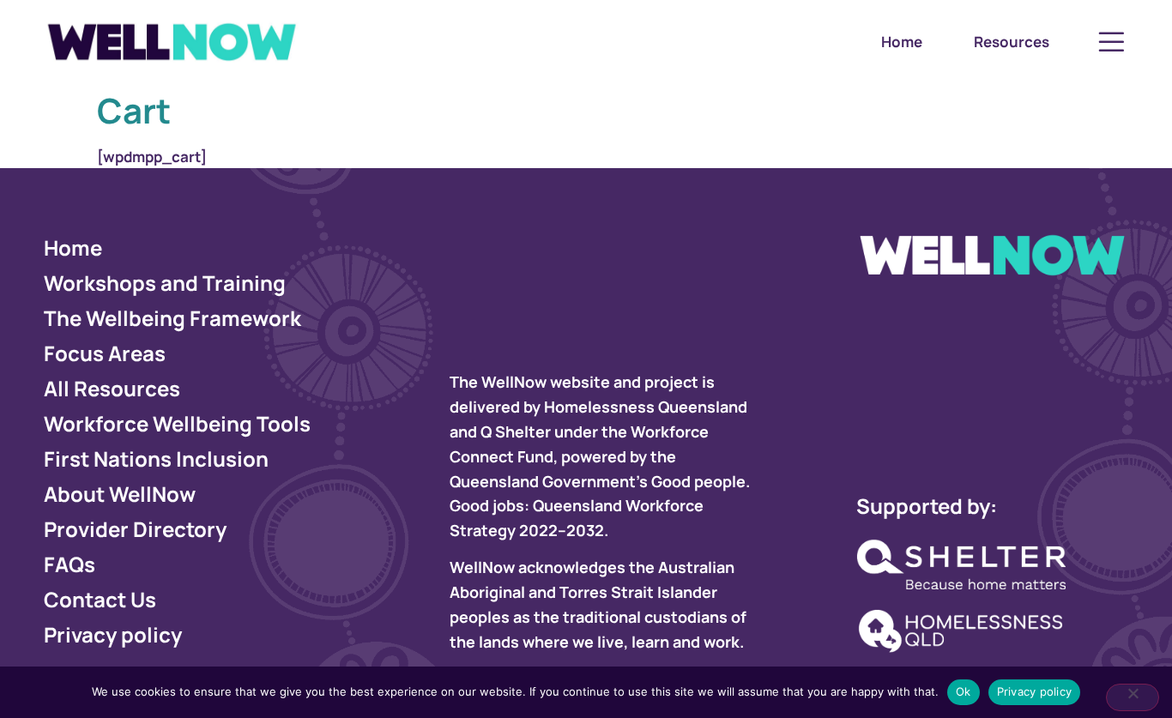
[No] (1132, 697)
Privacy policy (1034, 691)
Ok (963, 691)
